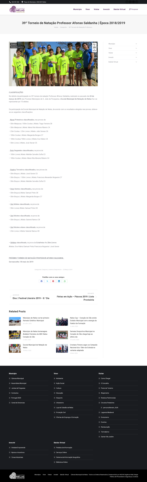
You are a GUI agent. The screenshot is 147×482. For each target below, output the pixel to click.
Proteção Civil (61, 412)
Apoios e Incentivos (18, 452)
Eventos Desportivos (17, 47)
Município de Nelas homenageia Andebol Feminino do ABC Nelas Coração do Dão (35, 334)
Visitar (111, 53)
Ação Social (60, 383)
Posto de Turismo (107, 388)
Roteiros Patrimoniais (108, 398)
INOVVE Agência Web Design (129, 474)
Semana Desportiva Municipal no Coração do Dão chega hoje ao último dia (82, 334)
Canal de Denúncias (18, 403)
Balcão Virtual (113, 62)
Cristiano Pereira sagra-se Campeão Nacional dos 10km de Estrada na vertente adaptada (83, 347)
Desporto (14, 44)
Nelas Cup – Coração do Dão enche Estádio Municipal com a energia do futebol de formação (83, 320)
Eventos (104, 422)
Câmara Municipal (17, 378)
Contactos (14, 393)
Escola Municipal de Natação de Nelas (35, 346)
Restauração (105, 427)
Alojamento (105, 393)
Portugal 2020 (16, 398)
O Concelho (105, 383)
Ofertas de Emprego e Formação (67, 417)
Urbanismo (60, 403)
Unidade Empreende (18, 447)
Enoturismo (105, 417)
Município (112, 44)
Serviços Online (61, 452)
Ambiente (59, 378)
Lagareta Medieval (107, 412)
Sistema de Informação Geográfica (68, 457)
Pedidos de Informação (64, 447)
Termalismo (105, 432)
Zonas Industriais (17, 457)
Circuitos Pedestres (107, 403)
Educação (59, 393)
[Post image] (15, 321)
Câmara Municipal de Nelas (79, 474)
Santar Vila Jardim (107, 437)
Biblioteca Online (62, 462)
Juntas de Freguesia (18, 388)
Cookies (135, 476)
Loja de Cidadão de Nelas (64, 407)
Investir (111, 57)
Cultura (58, 388)
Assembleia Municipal (18, 383)
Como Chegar (105, 378)
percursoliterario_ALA (110, 407)
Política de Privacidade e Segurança (121, 476)
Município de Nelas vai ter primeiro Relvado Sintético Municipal (36, 319)
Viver (110, 48)
